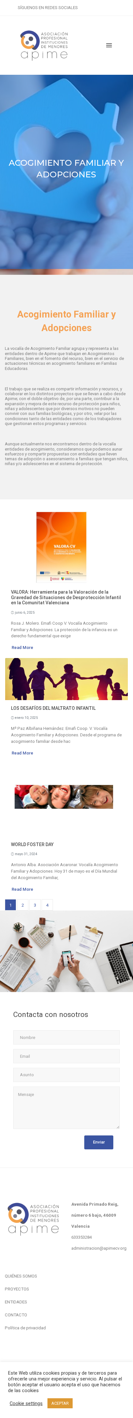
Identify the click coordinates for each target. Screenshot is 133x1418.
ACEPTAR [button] (60, 1403)
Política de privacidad (25, 1327)
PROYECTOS (17, 1289)
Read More (22, 647)
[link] (81, 1237)
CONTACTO (16, 1314)
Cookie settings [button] (26, 1403)
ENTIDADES (16, 1302)
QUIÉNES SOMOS (21, 1276)
